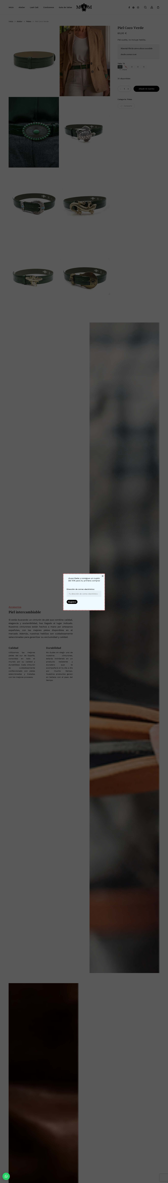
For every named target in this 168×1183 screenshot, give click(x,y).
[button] (6, 1176)
